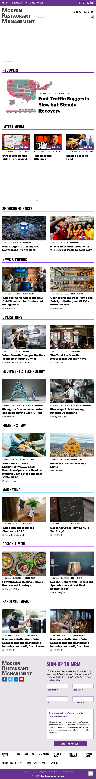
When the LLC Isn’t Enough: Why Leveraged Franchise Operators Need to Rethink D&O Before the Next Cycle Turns (22, 470)
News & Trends (64, 93)
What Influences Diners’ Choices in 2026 (18, 529)
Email (50, 702)
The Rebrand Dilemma (43, 157)
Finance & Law (28, 459)
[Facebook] (79, 2)
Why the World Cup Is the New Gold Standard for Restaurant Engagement (22, 301)
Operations (27, 351)
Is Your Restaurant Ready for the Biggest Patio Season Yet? (71, 248)
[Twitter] (83, 2)
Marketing (27, 523)
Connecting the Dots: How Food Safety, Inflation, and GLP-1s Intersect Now (71, 301)
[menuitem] (4, 3)
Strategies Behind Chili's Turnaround (14, 157)
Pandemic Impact (30, 635)
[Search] (92, 17)
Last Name (77, 690)
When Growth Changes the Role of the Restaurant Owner (23, 357)
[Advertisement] (48, 44)
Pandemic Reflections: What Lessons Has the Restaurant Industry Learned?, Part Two (69, 643)
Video (27, 151)
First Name (52, 690)
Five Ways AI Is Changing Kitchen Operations (67, 411)
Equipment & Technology (33, 405)
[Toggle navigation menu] (91, 774)
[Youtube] (92, 2)
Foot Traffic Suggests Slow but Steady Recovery (63, 105)
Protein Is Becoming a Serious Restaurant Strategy (22, 583)
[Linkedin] (87, 2)
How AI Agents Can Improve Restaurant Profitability (20, 248)
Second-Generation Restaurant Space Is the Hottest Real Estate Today (71, 585)
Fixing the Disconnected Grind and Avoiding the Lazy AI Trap (23, 411)
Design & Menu (29, 578)
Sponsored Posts (30, 242)
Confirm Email (79, 702)
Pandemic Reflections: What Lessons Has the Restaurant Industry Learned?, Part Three (23, 643)
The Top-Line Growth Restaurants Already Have (68, 357)
